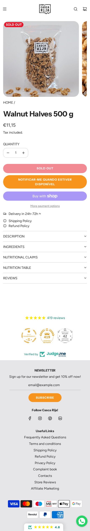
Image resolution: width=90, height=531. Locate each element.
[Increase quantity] (23, 152)
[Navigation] (4, 9)
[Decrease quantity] (8, 152)
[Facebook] (30, 418)
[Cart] (84, 9)
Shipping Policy (20, 221)
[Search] (75, 9)
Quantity (11, 144)
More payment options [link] (45, 206)
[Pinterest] (50, 418)
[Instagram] (40, 418)
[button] (43, 527)
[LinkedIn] (60, 418)
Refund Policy (19, 226)
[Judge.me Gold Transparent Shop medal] (28, 335)
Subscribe (45, 398)
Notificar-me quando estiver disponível (45, 182)
